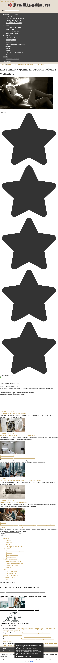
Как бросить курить (10, 14)
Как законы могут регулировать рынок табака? (17, 435)
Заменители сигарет (14, 23)
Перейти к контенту (7, 1)
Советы (9, 16)
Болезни (9, 42)
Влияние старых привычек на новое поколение (17, 458)
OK (31, 661)
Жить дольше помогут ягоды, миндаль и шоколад (19, 587)
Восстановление (12, 31)
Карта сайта (7, 648)
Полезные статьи (12, 59)
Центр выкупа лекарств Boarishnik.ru (37, 637)
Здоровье (6, 35)
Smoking (6, 538)
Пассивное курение (13, 27)
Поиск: (2, 10)
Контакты (7, 61)
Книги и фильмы (12, 33)
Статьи (5, 57)
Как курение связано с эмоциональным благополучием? (22, 592)
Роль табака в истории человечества (14, 623)
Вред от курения (12, 38)
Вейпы (8, 50)
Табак (8, 55)
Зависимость (11, 29)
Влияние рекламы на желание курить (14, 502)
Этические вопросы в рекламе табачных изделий (19, 610)
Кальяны (9, 48)
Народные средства (13, 21)
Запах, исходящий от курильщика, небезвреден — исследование (25, 596)
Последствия (11, 40)
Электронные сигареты (15, 52)
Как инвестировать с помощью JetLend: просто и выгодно (21, 480)
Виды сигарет (8, 46)
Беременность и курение (15, 44)
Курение (6, 25)
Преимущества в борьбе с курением (13, 413)
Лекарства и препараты (15, 18)
